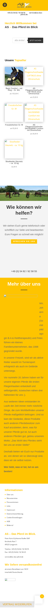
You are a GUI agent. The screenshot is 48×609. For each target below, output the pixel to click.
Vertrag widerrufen (17, 604)
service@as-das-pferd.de (14, 557)
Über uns (10, 494)
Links (8, 506)
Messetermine (12, 498)
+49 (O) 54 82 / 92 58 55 (20, 549)
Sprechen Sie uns (24, 241)
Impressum (11, 510)
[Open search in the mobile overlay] (28, 40)
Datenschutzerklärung (15, 514)
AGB (8, 521)
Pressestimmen (12, 502)
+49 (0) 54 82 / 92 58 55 (24, 271)
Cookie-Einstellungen (14, 517)
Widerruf (10, 525)
